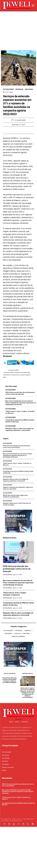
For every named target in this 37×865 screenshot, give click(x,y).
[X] (16, 130)
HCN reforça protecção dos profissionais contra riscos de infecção (20, 393)
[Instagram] (9, 824)
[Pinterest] (21, 130)
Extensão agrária (13, 370)
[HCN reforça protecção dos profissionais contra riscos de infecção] (18, 552)
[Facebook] (12, 130)
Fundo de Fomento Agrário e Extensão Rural (17, 372)
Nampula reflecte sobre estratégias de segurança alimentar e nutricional (19, 429)
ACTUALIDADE (8, 89)
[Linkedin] (14, 824)
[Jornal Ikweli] (13, 120)
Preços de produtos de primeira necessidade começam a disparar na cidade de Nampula (9, 680)
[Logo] (16, 5)
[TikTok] (18, 824)
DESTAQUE (19, 89)
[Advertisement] (18, 30)
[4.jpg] (18, 366)
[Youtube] (32, 824)
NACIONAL (29, 89)
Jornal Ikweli (21, 120)
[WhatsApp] (25, 130)
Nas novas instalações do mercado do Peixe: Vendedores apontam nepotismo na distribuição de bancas (20, 402)
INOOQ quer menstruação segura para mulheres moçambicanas (15, 496)
